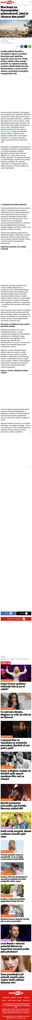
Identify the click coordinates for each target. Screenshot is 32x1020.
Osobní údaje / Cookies (14, 1000)
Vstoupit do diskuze (14, 619)
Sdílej (6, 613)
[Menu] (30, 2)
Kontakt (20, 997)
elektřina (18, 659)
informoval (5, 131)
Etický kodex (6, 997)
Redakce (13, 997)
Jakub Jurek (4, 41)
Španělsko (4, 659)
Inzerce (4, 1000)
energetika (25, 659)
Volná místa (26, 1000)
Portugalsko (11, 659)
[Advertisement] (16, 94)
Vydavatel (26, 997)
